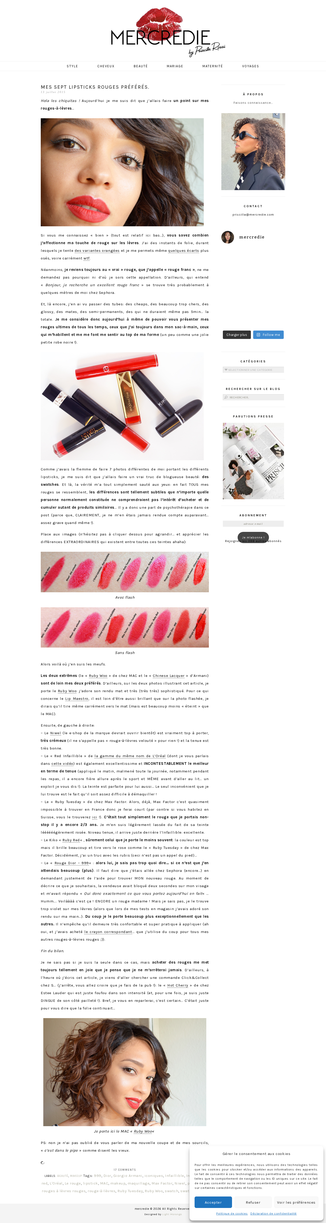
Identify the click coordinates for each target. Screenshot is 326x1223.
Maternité (212, 66)
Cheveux (106, 66)
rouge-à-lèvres (101, 1191)
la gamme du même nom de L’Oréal (130, 756)
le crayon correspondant (108, 931)
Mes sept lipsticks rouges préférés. (95, 87)
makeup (118, 1183)
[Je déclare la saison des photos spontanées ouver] (236, 317)
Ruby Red (71, 840)
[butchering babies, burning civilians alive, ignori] (236, 277)
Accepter (213, 1202)
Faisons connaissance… (253, 102)
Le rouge (73, 1183)
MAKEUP (76, 1176)
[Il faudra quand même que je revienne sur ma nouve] (270, 297)
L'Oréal (56, 1183)
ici (94, 817)
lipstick (90, 1183)
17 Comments (125, 1170)
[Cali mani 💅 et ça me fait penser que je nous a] (270, 317)
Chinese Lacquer (169, 675)
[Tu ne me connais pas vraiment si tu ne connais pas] (236, 297)
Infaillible (174, 1175)
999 (97, 1175)
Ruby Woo (98, 675)
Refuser (253, 1202)
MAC (104, 1183)
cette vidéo (62, 763)
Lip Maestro (76, 698)
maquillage (139, 1183)
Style (72, 66)
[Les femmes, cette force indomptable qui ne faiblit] (270, 258)
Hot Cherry (177, 985)
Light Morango (172, 1214)
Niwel (55, 733)
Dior (107, 1175)
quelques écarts (183, 250)
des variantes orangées (97, 250)
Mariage (175, 66)
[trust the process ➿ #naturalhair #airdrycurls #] (236, 258)
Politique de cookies (232, 1213)
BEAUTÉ (62, 1176)
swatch (171, 1191)
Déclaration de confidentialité (273, 1213)
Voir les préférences (296, 1202)
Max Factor (162, 1183)
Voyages (250, 66)
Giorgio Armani (127, 1175)
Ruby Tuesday (130, 1191)
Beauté (141, 66)
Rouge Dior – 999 (72, 863)
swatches (189, 1191)
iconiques (153, 1175)
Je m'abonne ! (253, 537)
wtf (87, 258)
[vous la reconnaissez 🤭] (270, 277)
